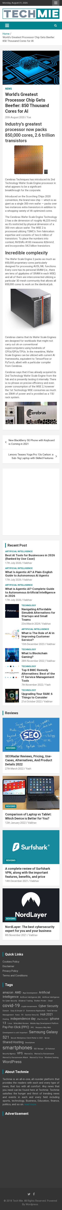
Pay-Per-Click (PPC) (16, 1027)
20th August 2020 (15, 117)
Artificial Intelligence (19, 551)
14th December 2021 (16, 881)
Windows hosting (52, 1057)
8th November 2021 (16, 935)
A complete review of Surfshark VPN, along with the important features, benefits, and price (27, 872)
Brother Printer (40, 1001)
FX (22, 1015)
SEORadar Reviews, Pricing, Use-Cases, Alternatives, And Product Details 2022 (28, 760)
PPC (32, 1027)
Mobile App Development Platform (44, 1023)
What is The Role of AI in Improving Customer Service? (38, 636)
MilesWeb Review (21, 1023)
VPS (20, 1053)
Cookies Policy (11, 961)
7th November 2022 (32, 684)
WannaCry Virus (36, 1057)
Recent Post (17, 545)
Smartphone (30, 1042)
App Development (30, 993)
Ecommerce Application (35, 1011)
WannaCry (28, 1054)
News (8, 88)
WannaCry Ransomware (44, 1054)
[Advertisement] (31, 502)
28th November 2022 (33, 661)
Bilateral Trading (26, 1001)
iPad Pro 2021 (42, 1019)
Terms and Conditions (15, 975)
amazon (8, 992)
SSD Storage (39, 1049)
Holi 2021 (46, 1014)
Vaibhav (27, 563)
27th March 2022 (14, 768)
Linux (10, 1023)
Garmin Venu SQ (32, 1015)
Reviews (11, 713)
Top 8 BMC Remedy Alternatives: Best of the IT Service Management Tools (38, 675)
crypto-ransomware (29, 1006)
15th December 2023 (33, 644)
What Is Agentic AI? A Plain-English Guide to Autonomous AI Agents (29, 573)
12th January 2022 (15, 822)
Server (47, 1038)
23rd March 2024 (31, 623)
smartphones (17, 1048)
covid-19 (11, 1005)
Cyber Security (48, 1006)
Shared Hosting (13, 1042)
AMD (18, 992)
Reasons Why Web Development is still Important (27, 1030)
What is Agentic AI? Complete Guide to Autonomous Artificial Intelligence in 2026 (30, 592)
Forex (17, 1015)
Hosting (6, 1019)
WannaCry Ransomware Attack (15, 1057)
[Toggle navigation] (7, 25)
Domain (6, 1011)
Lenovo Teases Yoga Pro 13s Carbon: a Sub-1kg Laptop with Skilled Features (30, 456)
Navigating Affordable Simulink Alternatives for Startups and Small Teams (38, 614)
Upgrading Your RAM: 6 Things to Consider (37, 695)
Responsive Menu (55, 3)
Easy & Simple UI (18, 1011)
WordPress (12, 1061)
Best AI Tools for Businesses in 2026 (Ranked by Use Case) (30, 557)
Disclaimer (8, 966)
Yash (48, 684)
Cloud (50, 1001)
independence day (23, 1018)
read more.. (30, 1104)
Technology (29, 605)
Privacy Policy (10, 970)
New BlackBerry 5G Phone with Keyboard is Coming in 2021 (32, 442)
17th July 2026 (13, 563)
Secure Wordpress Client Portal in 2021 (27, 1038)
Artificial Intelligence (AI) (30, 997)
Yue (29, 117)
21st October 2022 (32, 701)
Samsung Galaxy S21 (30, 1034)
